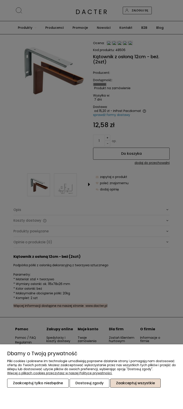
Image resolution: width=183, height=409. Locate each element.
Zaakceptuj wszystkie (135, 383)
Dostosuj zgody (89, 383)
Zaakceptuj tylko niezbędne (38, 383)
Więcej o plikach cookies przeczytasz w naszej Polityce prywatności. (59, 373)
